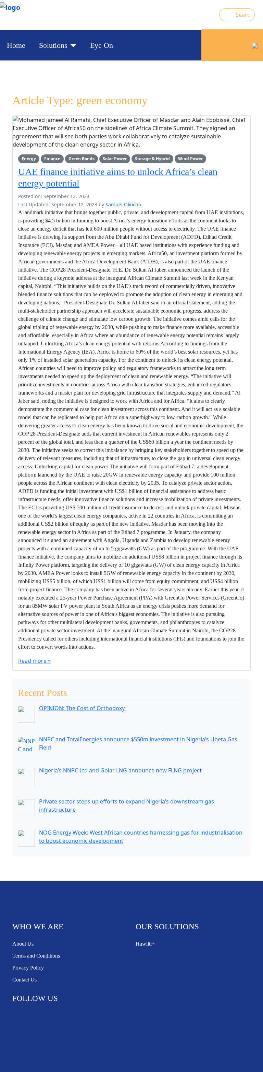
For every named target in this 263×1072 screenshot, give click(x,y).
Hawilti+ (145, 944)
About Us (23, 944)
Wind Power (190, 159)
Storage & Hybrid (152, 159)
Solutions (53, 45)
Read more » (34, 660)
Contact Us (24, 979)
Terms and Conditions (36, 956)
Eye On (101, 45)
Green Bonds (81, 159)
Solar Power (115, 159)
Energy (29, 159)
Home (16, 45)
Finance (52, 159)
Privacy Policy (28, 968)
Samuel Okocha (123, 204)
